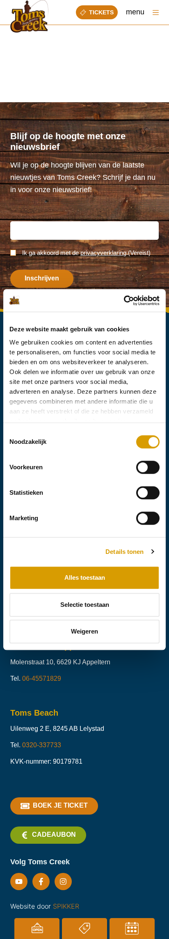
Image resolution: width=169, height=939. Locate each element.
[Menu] (156, 12)
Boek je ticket (60, 805)
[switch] (148, 467)
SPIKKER (66, 906)
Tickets (101, 12)
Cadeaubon (54, 834)
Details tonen (124, 551)
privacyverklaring (103, 252)
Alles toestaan (84, 577)
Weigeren (84, 631)
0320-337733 (41, 745)
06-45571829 (41, 678)
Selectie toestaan (84, 604)
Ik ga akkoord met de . (86, 252)
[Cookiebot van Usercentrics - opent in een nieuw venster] (124, 300)
